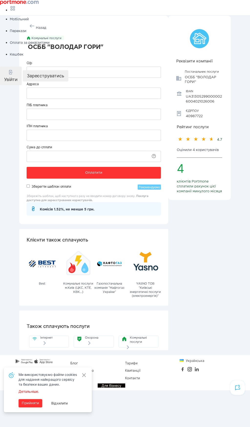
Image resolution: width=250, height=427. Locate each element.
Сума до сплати (39, 147)
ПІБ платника (37, 105)
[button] (11, 76)
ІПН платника (37, 126)
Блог (74, 363)
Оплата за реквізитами (30, 42)
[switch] (28, 186)
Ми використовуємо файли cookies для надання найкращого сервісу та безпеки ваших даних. (48, 379)
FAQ (73, 378)
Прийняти (30, 403)
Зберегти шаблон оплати (51, 186)
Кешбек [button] (16, 54)
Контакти (132, 378)
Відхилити (59, 403)
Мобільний (19, 19)
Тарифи (131, 363)
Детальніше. (29, 391)
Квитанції (132, 370)
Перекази (18, 31)
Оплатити (93, 172)
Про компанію (82, 370)
